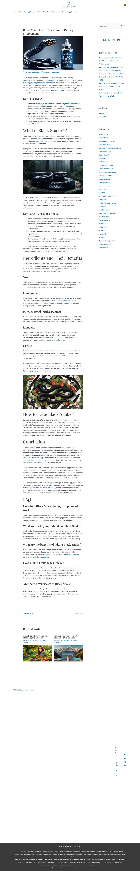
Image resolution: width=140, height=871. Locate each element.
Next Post (80, 613)
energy (52, 340)
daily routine (49, 488)
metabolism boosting (69, 554)
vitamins (44, 141)
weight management (42, 83)
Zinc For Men (103, 248)
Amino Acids (103, 134)
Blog (116, 759)
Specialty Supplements (33, 72)
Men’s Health (103, 189)
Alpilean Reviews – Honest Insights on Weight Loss (65, 636)
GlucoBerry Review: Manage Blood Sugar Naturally (35, 636)
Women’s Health (105, 244)
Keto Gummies (104, 182)
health (31, 85)
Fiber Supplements (106, 169)
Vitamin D (102, 230)
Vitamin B (102, 224)
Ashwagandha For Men (107, 141)
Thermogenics (104, 220)
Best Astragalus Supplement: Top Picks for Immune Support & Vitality (111, 86)
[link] (75, 868)
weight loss (54, 80)
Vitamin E (102, 234)
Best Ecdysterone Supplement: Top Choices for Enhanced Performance (110, 61)
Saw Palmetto (104, 210)
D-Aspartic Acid (105, 151)
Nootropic (102, 200)
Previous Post (27, 613)
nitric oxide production (60, 300)
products (102, 206)
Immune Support (105, 179)
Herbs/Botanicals (105, 176)
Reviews (117, 770)
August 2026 (103, 113)
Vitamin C (102, 227)
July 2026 (102, 117)
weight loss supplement (71, 104)
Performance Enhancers (108, 203)
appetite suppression (41, 557)
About (116, 749)
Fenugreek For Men (106, 165)
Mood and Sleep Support (108, 196)
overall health (32, 463)
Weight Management (107, 241)
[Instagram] (125, 762)
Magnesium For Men (106, 186)
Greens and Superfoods (107, 172)
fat (64, 88)
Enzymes (102, 158)
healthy (57, 90)
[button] (104, 40)
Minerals (102, 193)
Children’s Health (105, 145)
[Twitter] (125, 758)
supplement (27, 80)
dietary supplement (45, 104)
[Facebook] (124, 755)
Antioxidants (103, 138)
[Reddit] (125, 765)
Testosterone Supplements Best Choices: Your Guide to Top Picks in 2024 (111, 77)
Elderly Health (104, 155)
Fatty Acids (103, 162)
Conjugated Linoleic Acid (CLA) (110, 148)
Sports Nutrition (104, 217)
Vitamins (102, 237)
